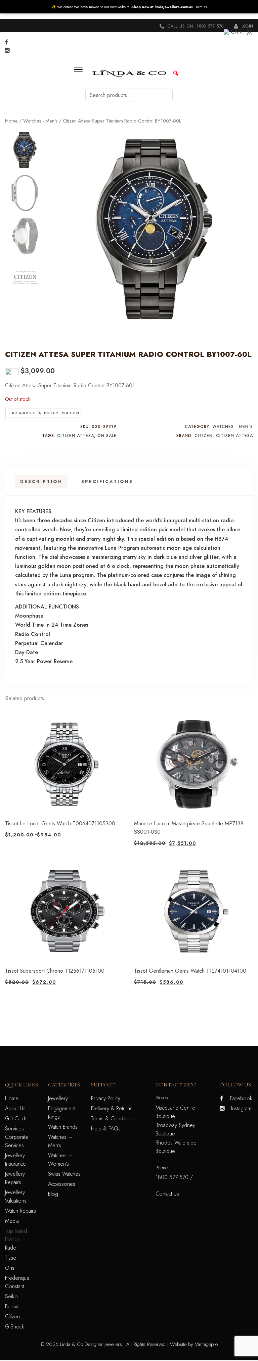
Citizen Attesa (75, 436)
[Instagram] (7, 50)
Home (11, 121)
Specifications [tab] (107, 481)
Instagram (241, 1108)
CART (242, 32)
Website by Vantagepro (194, 1344)
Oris (9, 1268)
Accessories (61, 1184)
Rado (10, 1248)
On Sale (107, 436)
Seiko (11, 1296)
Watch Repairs (20, 1211)
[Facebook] (6, 42)
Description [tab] (41, 481)
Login (246, 26)
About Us (15, 1108)
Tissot (11, 1258)
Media (12, 1221)
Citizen (204, 436)
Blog (53, 1194)
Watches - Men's (40, 121)
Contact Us (167, 1194)
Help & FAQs (106, 1128)
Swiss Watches (64, 1174)
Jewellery (58, 1098)
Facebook (241, 1098)
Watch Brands (63, 1127)
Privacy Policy (105, 1098)
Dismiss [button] (201, 6)
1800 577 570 (210, 26)
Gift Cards (16, 1118)
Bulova (12, 1306)
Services (14, 1128)
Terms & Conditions (113, 1118)
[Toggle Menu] (80, 73)
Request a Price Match (46, 413)
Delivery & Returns (111, 1108)
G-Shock (14, 1326)
